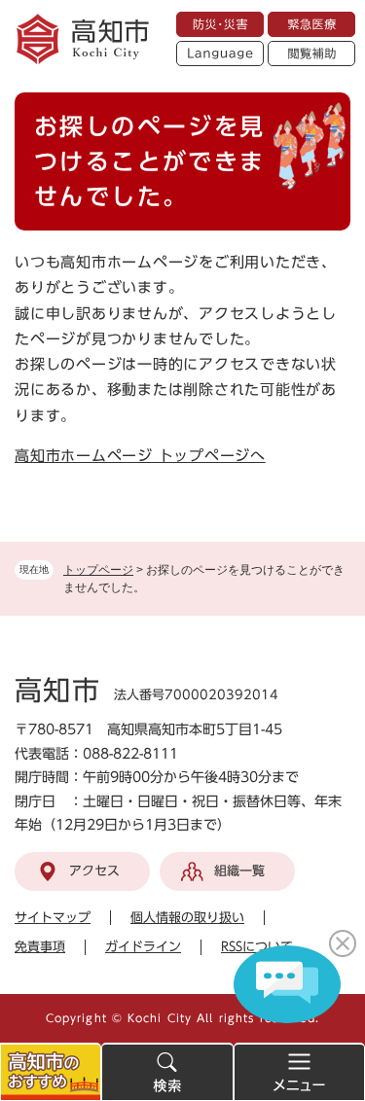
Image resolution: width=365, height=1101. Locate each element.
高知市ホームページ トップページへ (140, 455)
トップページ (98, 570)
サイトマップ (53, 917)
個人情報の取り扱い (187, 917)
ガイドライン (143, 947)
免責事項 (40, 947)
